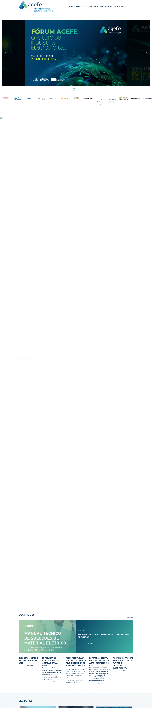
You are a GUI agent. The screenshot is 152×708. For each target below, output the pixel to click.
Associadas (86, 6)
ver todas (130, 617)
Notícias (108, 6)
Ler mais (90, 643)
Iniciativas (98, 6)
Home (25, 15)
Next (147, 53)
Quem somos (74, 6)
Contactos (119, 6)
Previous (5, 53)
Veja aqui (23, 361)
